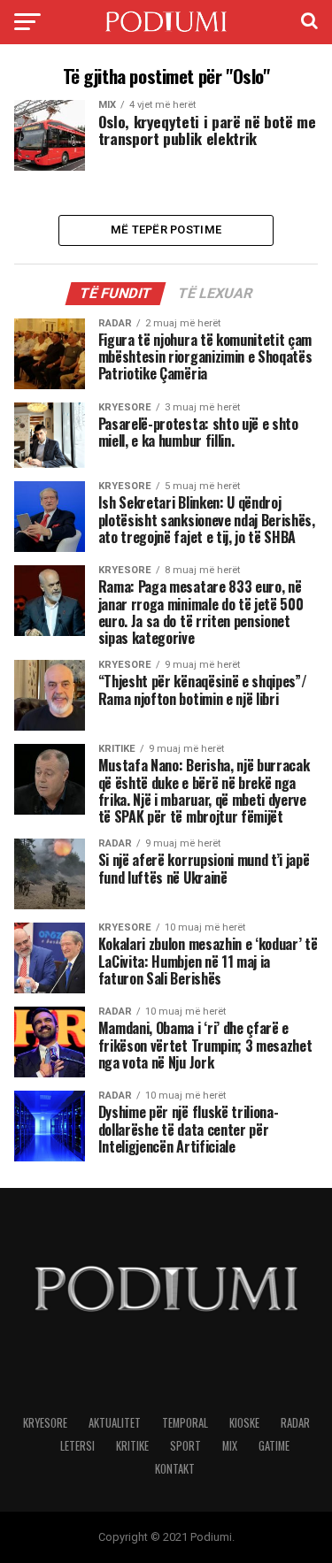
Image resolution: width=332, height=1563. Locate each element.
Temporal (185, 1422)
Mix (229, 1445)
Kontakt (175, 1468)
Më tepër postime (166, 229)
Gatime (274, 1445)
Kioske (244, 1422)
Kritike (132, 1445)
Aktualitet (115, 1422)
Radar (295, 1422)
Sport (185, 1445)
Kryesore (45, 1422)
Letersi (77, 1445)
